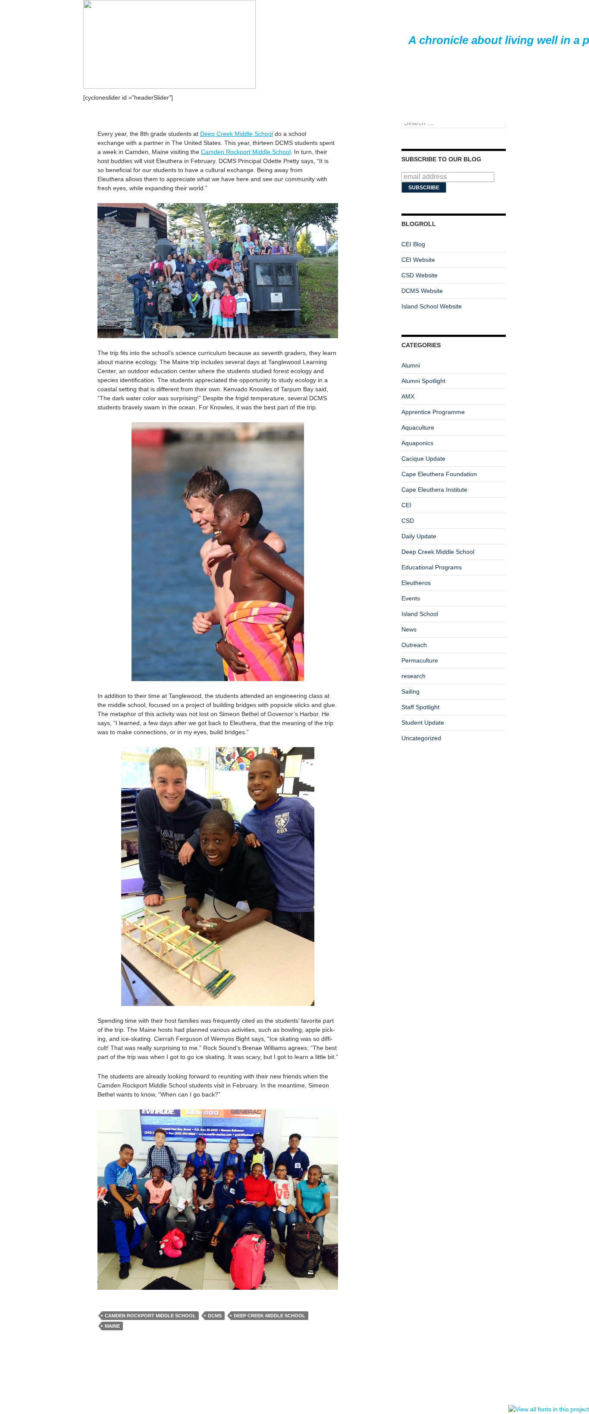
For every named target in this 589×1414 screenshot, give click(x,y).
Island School (419, 613)
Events (410, 598)
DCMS (215, 1315)
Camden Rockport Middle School (246, 151)
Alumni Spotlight (423, 380)
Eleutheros (416, 582)
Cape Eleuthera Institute (434, 489)
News (409, 629)
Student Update (422, 722)
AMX (407, 396)
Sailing (410, 691)
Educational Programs (431, 567)
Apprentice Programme (433, 411)
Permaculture (419, 660)
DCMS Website (422, 290)
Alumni (410, 365)
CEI (406, 505)
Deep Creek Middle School (236, 133)
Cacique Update (423, 458)
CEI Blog (413, 244)
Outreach (414, 644)
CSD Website (419, 275)
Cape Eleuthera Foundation (439, 474)
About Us (555, 112)
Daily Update (418, 536)
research (413, 675)
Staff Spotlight (420, 707)
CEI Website (418, 259)
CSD (407, 520)
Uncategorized (421, 738)
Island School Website (431, 306)
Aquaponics (417, 443)
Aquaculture (417, 427)
